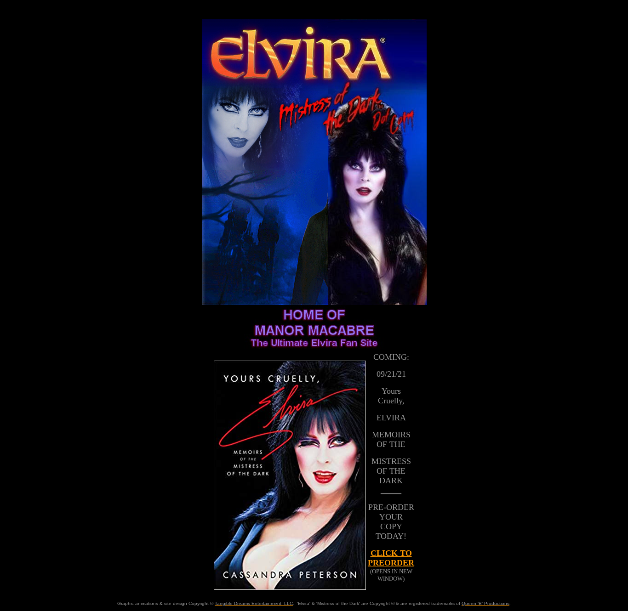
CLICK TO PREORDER (391, 558)
